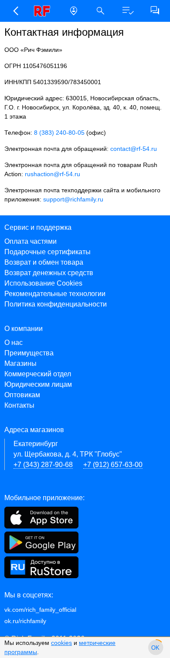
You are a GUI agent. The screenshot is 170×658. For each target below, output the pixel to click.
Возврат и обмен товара (43, 262)
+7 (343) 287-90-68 (43, 464)
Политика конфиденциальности (55, 304)
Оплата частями (30, 241)
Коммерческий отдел (37, 374)
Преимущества (29, 353)
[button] (15, 11)
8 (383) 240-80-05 (59, 132)
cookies (61, 642)
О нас (13, 342)
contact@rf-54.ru (133, 148)
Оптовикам (22, 395)
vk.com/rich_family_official (40, 609)
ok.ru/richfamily (25, 620)
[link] (44, 11)
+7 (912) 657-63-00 (113, 464)
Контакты (19, 405)
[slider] (155, 647)
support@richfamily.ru (73, 199)
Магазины (20, 363)
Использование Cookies (43, 283)
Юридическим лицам (38, 384)
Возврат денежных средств (48, 272)
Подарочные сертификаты (47, 252)
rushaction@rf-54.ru (52, 173)
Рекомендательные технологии (54, 293)
